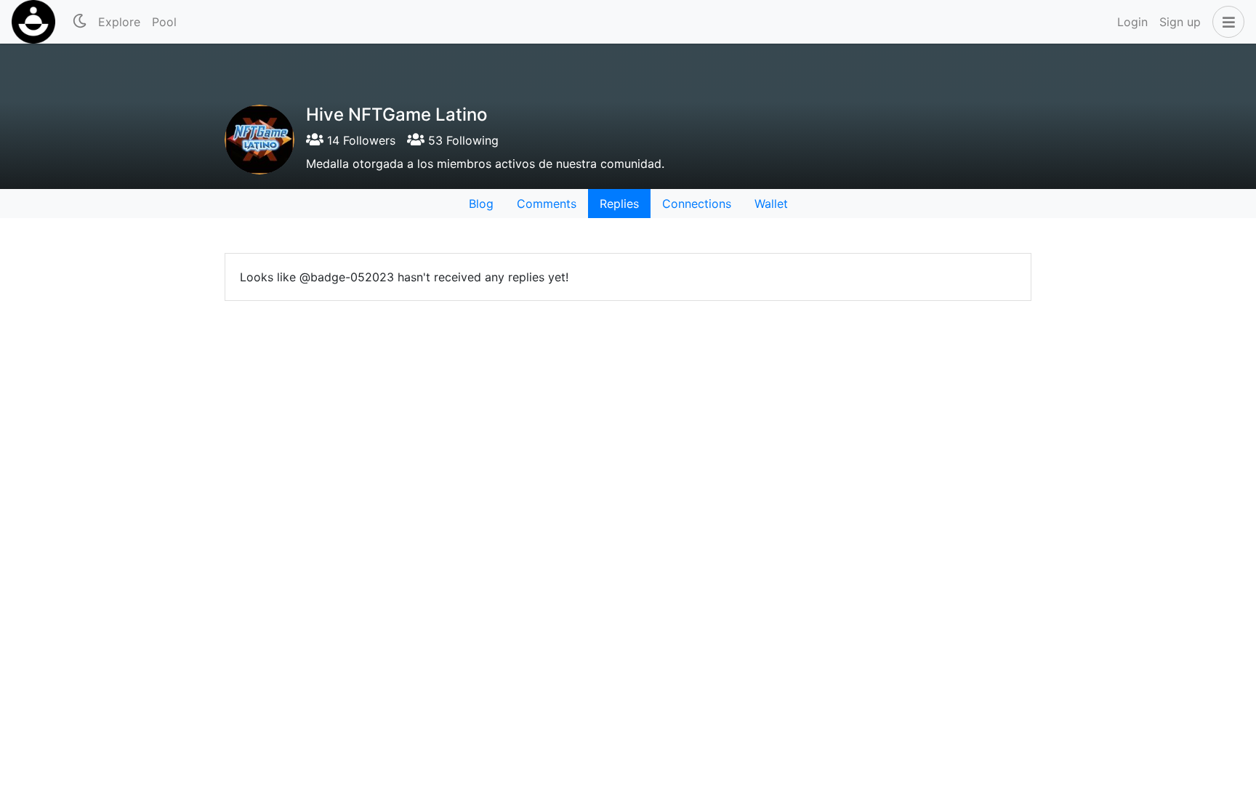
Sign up (1180, 22)
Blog (481, 203)
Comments (546, 203)
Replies (619, 203)
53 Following (461, 140)
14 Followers (359, 140)
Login (1132, 22)
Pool (164, 22)
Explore (119, 22)
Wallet (771, 203)
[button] (1225, 22)
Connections (696, 203)
